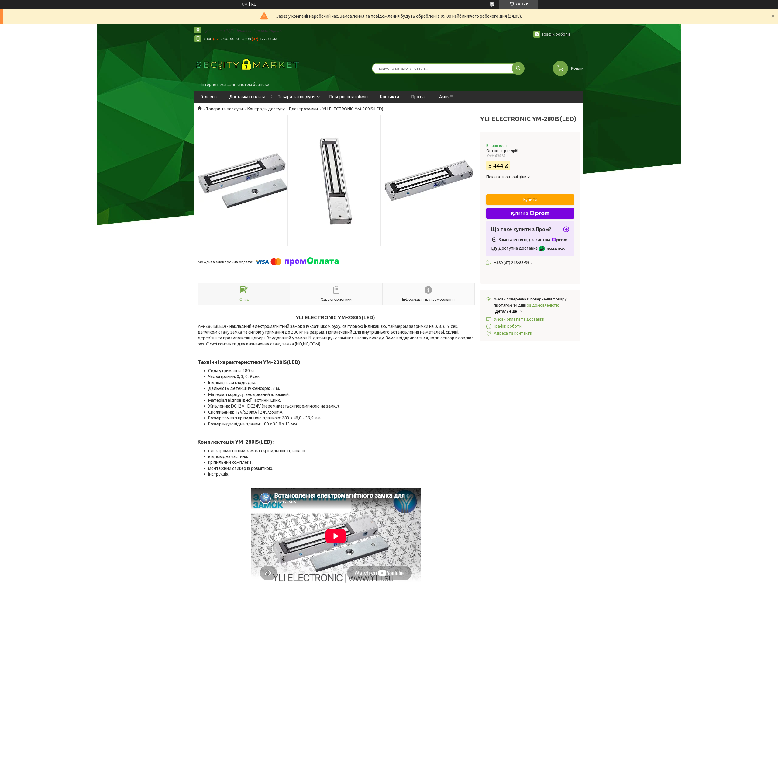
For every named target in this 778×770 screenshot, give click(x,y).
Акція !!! (446, 97)
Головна (209, 97)
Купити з (519, 213)
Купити (530, 199)
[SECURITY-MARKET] (247, 64)
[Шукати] (518, 68)
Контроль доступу (266, 108)
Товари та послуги (296, 97)
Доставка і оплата (247, 97)
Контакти (389, 97)
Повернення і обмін (348, 97)
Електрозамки (303, 108)
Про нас (419, 97)
